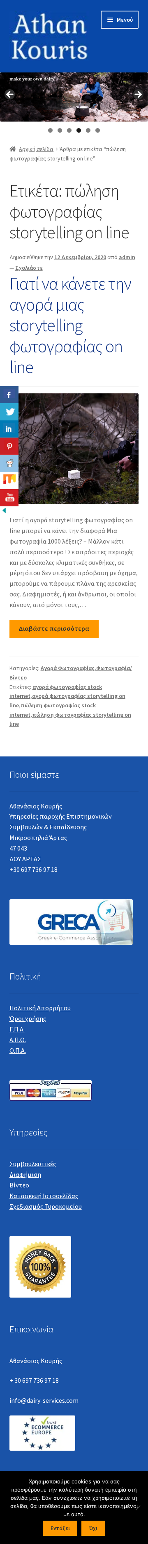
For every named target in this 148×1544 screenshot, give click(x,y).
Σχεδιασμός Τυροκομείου (45, 1206)
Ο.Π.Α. (17, 1050)
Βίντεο (19, 1185)
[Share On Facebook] (9, 394)
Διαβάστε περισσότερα (53, 628)
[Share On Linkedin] (9, 429)
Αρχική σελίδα (36, 149)
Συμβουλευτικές (32, 1164)
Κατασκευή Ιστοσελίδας (43, 1196)
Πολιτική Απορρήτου (40, 1008)
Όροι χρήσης (27, 1018)
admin (127, 257)
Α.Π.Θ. (17, 1040)
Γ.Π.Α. (17, 1029)
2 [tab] (60, 130)
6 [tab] (97, 130)
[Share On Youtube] (9, 497)
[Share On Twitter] (9, 411)
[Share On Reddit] (9, 463)
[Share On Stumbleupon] (9, 480)
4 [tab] (78, 130)
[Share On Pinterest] (9, 446)
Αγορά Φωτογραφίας (68, 668)
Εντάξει (60, 1528)
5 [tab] (88, 130)
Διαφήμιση (25, 1174)
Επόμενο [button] (138, 95)
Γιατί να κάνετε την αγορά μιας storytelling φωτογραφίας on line (70, 325)
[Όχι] (138, 1507)
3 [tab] (69, 130)
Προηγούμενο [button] (10, 95)
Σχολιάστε (29, 267)
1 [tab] (50, 130)
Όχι (93, 1528)
